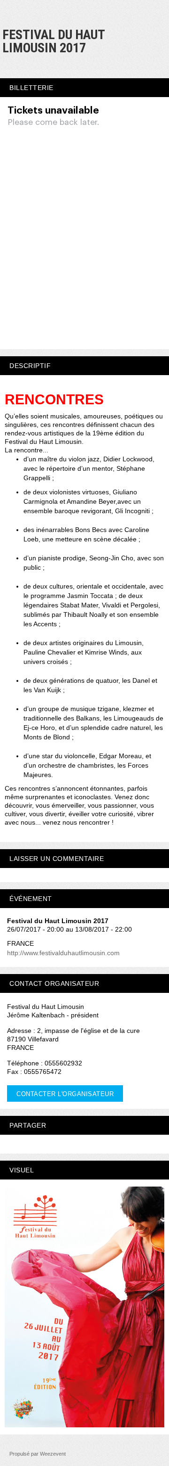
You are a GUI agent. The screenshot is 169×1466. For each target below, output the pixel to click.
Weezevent (53, 1454)
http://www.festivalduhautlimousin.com (63, 953)
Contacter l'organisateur (65, 1093)
